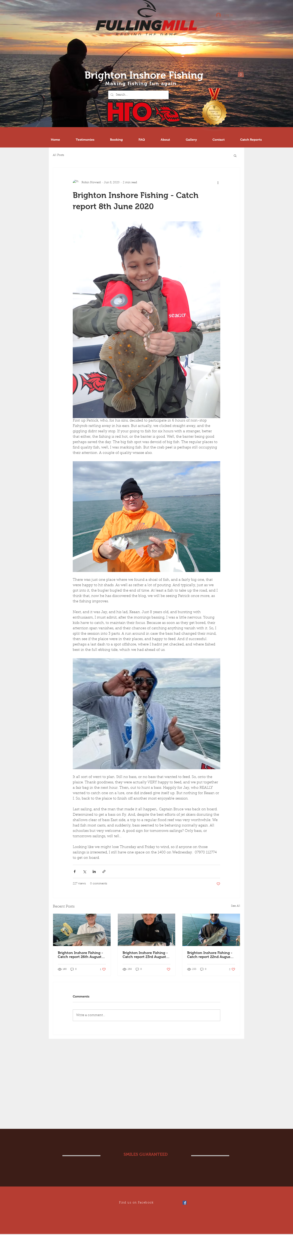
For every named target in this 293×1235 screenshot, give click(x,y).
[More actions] (217, 182)
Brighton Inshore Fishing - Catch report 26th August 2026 (80, 955)
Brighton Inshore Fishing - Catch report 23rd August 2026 (145, 955)
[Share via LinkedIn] (94, 871)
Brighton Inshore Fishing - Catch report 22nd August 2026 (209, 955)
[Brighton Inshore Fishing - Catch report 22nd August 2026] (211, 930)
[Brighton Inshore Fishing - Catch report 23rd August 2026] (146, 930)
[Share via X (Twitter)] (84, 871)
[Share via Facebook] (75, 871)
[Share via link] (104, 871)
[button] (240, 73)
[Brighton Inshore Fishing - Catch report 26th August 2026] (82, 930)
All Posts (58, 155)
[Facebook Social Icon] (185, 1203)
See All (235, 906)
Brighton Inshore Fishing (144, 75)
